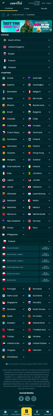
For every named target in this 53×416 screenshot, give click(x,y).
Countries (9, 8)
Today (26, 8)
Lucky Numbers (18, 15)
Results (44, 8)
